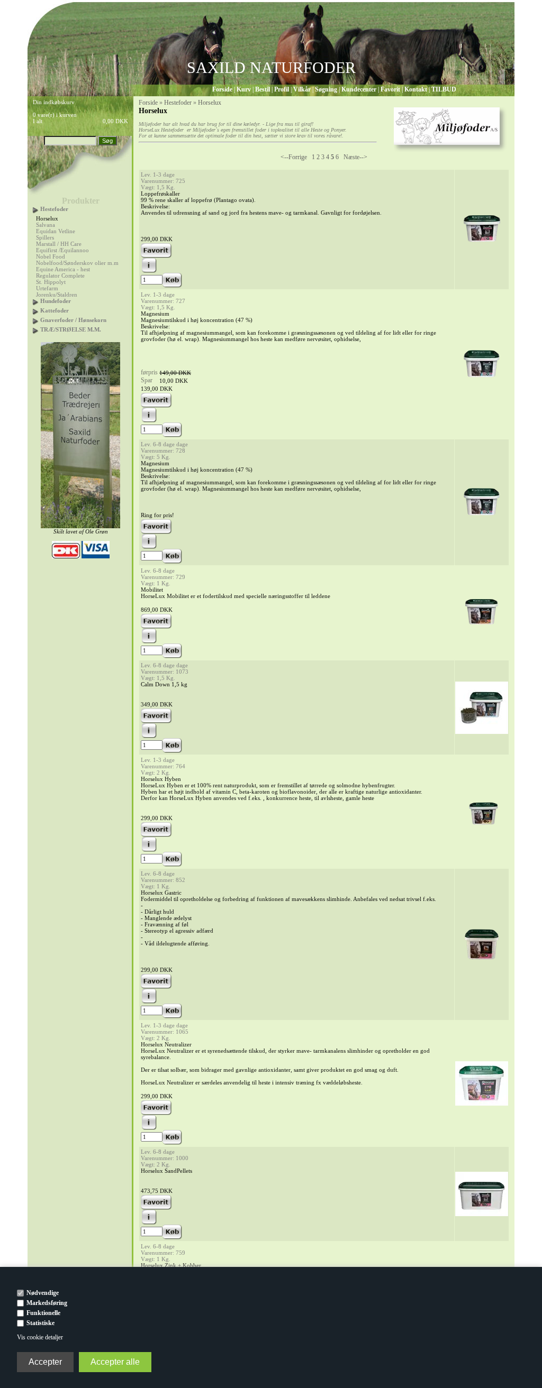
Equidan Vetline (55, 231)
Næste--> (355, 157)
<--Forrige (294, 157)
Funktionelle (43, 1313)
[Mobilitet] (481, 631)
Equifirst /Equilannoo (62, 250)
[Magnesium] (481, 382)
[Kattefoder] (36, 310)
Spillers (45, 237)
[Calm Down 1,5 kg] (481, 732)
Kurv (244, 89)
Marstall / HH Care (59, 244)
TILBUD (443, 89)
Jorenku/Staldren (56, 294)
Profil (281, 89)
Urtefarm (47, 288)
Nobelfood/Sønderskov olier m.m (77, 263)
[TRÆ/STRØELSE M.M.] (36, 329)
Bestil (262, 89)
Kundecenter (358, 89)
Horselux (47, 218)
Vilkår (302, 89)
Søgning (326, 89)
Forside (222, 89)
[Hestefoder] (36, 209)
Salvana (45, 225)
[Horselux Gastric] (481, 962)
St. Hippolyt (51, 282)
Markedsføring (46, 1303)
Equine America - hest (63, 269)
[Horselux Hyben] (481, 829)
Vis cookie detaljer (40, 1337)
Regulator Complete (60, 275)
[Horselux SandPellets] (481, 1214)
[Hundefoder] (36, 301)
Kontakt (415, 89)
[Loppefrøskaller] (481, 247)
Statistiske (40, 1323)
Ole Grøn (96, 531)
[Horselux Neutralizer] (481, 1103)
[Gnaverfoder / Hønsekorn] (36, 320)
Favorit (390, 89)
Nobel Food (50, 256)
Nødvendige (42, 1293)
